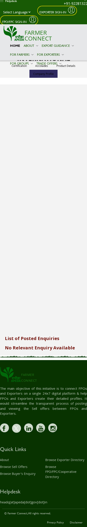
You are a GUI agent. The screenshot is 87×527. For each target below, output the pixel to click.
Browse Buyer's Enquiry (17, 474)
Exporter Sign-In (52, 12)
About (29, 45)
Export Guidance (56, 45)
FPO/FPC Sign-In (14, 21)
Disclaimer (76, 522)
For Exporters (49, 54)
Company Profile (43, 74)
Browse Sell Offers (13, 467)
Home (15, 45)
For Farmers (20, 54)
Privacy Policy (55, 522)
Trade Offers (47, 63)
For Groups (20, 63)
